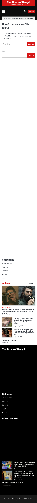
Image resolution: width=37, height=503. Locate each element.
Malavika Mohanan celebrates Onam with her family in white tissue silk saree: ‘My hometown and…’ (24, 332)
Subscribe (31, 11)
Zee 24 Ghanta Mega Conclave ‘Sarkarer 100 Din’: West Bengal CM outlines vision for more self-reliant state (24, 474)
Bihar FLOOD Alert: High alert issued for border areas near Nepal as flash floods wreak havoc (23, 321)
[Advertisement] (18, 78)
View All (31, 283)
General (5, 271)
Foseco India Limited (9, 340)
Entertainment (7, 263)
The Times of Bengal (22, 498)
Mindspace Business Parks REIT (12, 483)
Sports (4, 278)
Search (4, 51)
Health (4, 274)
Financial (5, 267)
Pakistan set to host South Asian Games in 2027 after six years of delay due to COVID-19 (24, 464)
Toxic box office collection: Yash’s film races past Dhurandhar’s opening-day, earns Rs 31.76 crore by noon (18, 311)
